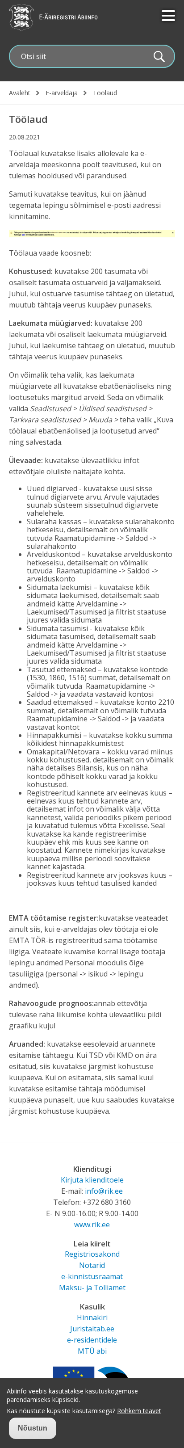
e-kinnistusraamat (92, 1276)
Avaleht (19, 93)
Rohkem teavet (139, 1410)
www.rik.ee (92, 1224)
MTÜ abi (92, 1351)
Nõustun (32, 1428)
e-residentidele (92, 1340)
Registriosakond (92, 1254)
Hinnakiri (92, 1317)
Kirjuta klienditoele (92, 1180)
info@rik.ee (104, 1191)
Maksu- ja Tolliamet (92, 1287)
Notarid (92, 1265)
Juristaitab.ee (92, 1329)
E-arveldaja (62, 93)
